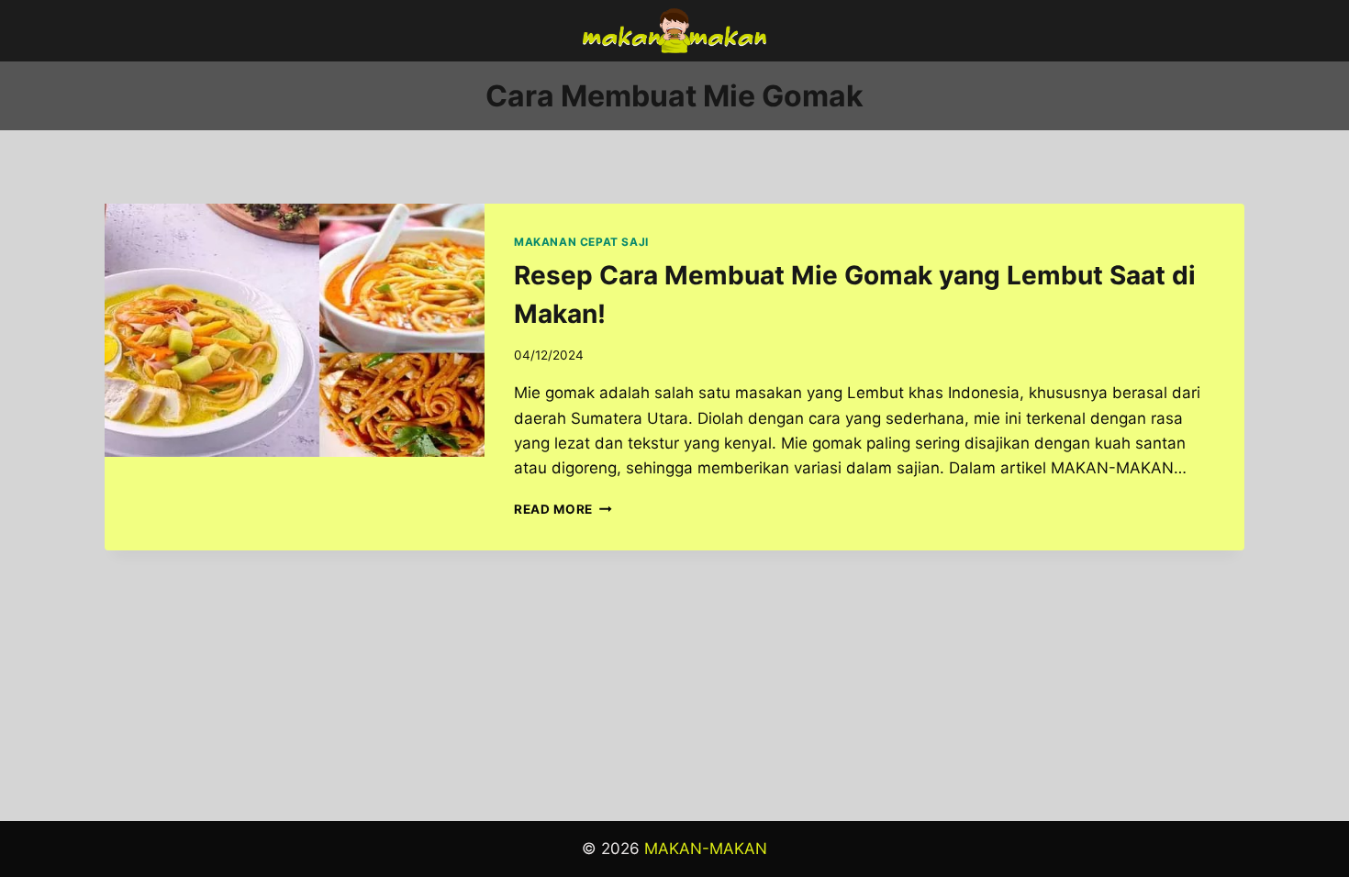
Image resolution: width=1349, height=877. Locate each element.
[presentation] (295, 330)
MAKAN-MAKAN (705, 848)
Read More (563, 509)
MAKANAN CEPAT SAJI (581, 242)
